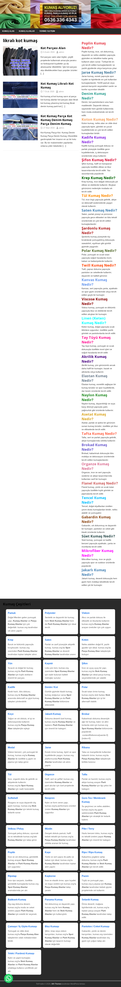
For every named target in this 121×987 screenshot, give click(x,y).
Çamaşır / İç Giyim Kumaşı (22, 926)
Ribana (86, 747)
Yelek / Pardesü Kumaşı (21, 953)
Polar (85, 687)
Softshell (13, 798)
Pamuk (12, 613)
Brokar (85, 714)
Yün (10, 663)
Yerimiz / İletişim (47, 31)
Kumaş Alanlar (27, 31)
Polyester (50, 613)
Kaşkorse (50, 876)
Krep (10, 640)
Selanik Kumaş (90, 899)
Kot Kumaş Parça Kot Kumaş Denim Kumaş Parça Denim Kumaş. (56, 120)
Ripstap (12, 876)
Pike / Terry (88, 828)
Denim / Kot (51, 687)
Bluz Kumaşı (52, 926)
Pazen (85, 876)
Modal (11, 747)
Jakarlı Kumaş (53, 714)
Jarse (48, 747)
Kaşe (48, 852)
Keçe (11, 714)
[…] (42, 73)
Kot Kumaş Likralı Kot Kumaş (57, 85)
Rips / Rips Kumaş (92, 852)
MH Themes (56, 984)
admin (61, 52)
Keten (85, 640)
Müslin (48, 828)
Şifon (85, 663)
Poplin (11, 852)
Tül (9, 774)
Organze (49, 774)
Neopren (50, 798)
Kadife (11, 687)
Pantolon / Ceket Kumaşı (95, 926)
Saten (48, 640)
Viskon (86, 613)
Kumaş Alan (8, 31)
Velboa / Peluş (16, 828)
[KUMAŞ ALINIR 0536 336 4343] (60, 26)
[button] (8, 978)
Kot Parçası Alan (53, 48)
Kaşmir (49, 663)
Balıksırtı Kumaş (17, 899)
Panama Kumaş (54, 899)
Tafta (84, 774)
